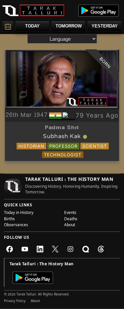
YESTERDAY (105, 26)
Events (70, 213)
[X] (55, 249)
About (69, 225)
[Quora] (85, 249)
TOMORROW (69, 26)
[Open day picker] (8, 26)
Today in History (18, 213)
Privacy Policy (14, 301)
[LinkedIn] (40, 249)
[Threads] (100, 249)
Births (9, 219)
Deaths (70, 219)
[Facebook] (9, 249)
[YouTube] (24, 249)
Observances (16, 225)
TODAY (32, 26)
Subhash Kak (62, 136)
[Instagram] (70, 249)
